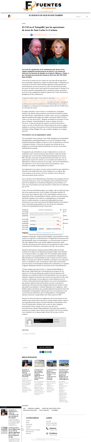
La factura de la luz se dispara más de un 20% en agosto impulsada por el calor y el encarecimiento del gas (39, 374)
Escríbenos (53, 433)
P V (46, 17)
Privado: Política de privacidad (46, 232)
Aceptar (33, 229)
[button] (60, 210)
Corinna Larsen (34, 408)
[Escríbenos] (47, 433)
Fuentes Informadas (41, 439)
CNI (24, 408)
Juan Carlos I (44, 410)
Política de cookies (39, 232)
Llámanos (52, 428)
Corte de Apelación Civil (51, 408)
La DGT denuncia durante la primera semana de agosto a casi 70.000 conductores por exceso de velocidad (52, 374)
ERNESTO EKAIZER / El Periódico (40, 34)
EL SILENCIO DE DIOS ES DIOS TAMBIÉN (46, 15)
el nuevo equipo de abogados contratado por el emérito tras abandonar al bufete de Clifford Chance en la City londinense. (45, 100)
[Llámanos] (47, 428)
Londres (55, 410)
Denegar (41, 229)
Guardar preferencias (53, 229)
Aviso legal (53, 232)
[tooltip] (40, 352)
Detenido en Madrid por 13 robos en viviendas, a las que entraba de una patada (26, 373)
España (23, 23)
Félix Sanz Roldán (30, 410)
